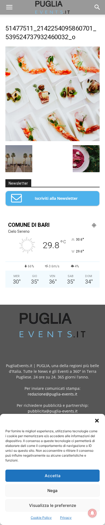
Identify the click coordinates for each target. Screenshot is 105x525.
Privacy (66, 518)
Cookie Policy (41, 518)
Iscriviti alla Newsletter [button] (56, 198)
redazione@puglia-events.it (52, 394)
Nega (52, 490)
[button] (97, 420)
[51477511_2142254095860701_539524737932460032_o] (52, 139)
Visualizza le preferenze (52, 505)
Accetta (53, 475)
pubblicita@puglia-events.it (53, 411)
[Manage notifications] (92, 513)
